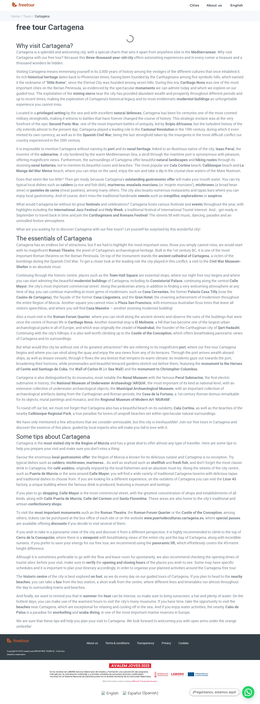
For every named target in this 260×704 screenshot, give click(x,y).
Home (15, 16)
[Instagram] (229, 644)
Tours (27, 16)
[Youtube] (239, 644)
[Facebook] (220, 644)
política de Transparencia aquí (144, 681)
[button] (248, 692)
